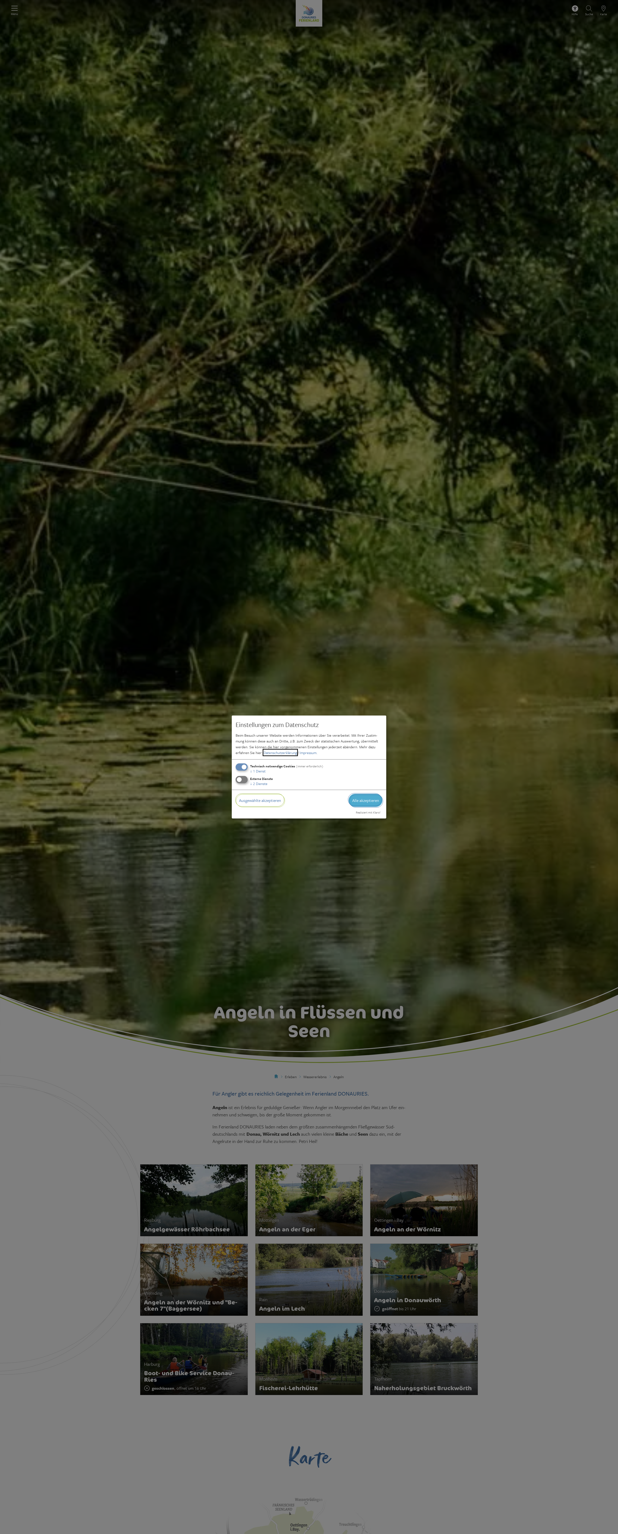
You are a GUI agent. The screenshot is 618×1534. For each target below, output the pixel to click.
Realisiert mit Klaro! (368, 812)
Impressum (308, 752)
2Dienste (258, 783)
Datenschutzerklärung (280, 752)
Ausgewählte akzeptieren (260, 800)
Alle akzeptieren (365, 800)
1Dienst (258, 770)
